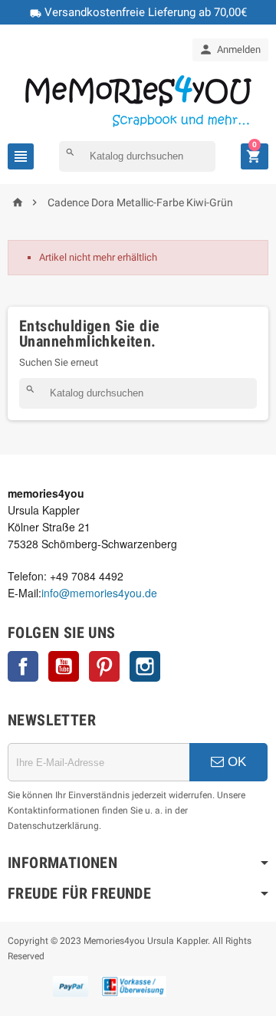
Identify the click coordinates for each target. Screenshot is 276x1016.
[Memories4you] (138, 100)
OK (235, 762)
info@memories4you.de (99, 592)
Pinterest (104, 666)
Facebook (23, 666)
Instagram (145, 666)
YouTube (63, 666)
